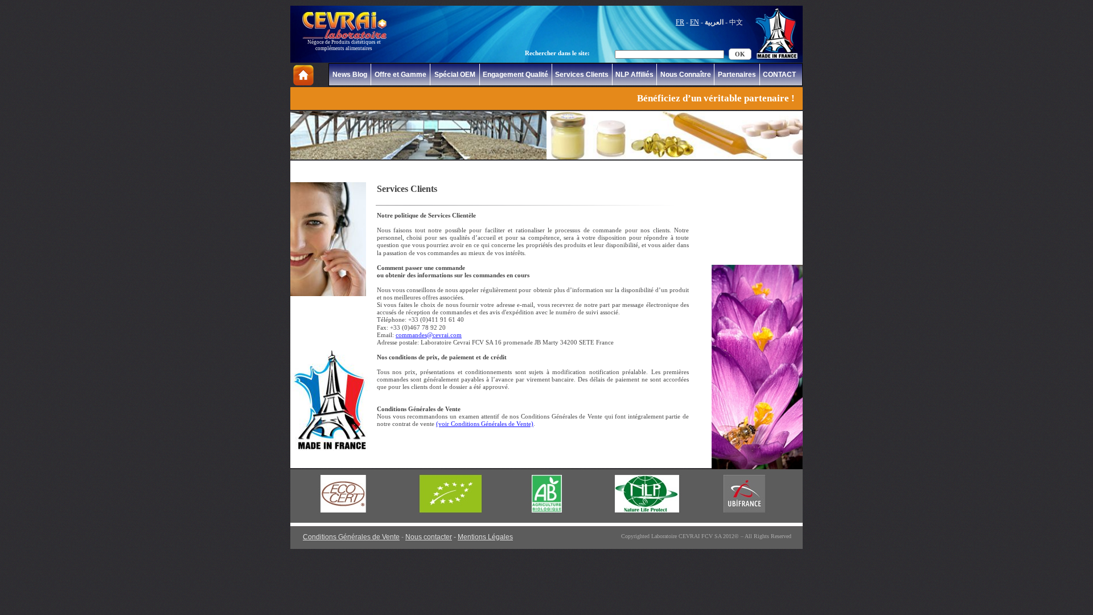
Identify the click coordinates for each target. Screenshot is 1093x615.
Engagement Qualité (515, 75)
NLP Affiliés (634, 75)
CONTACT (779, 75)
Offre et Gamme (400, 75)
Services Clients (582, 75)
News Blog (349, 75)
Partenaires (737, 75)
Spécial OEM (454, 75)
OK (740, 54)
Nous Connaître (685, 75)
